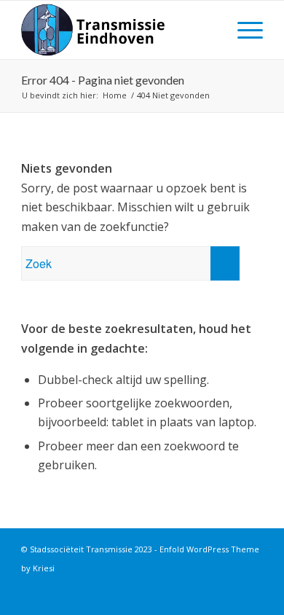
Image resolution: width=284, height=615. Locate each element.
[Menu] (243, 30)
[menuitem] (208, 30)
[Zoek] (208, 30)
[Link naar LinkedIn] (252, 585)
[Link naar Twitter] (208, 585)
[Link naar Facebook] (230, 585)
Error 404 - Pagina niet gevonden (102, 80)
